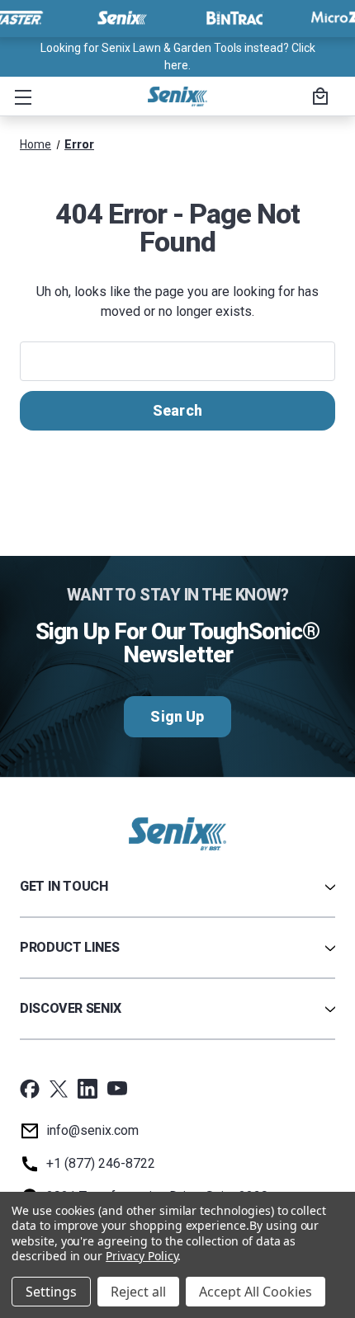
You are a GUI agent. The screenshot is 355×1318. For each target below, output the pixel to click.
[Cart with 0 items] (318, 98)
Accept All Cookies (255, 1292)
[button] (20, 96)
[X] (59, 1089)
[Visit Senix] (120, 18)
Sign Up (177, 716)
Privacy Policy (142, 1256)
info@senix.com (92, 1130)
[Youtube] (117, 1089)
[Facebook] (30, 1089)
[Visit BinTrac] (234, 18)
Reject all (138, 1292)
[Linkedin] (87, 1089)
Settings (51, 1292)
